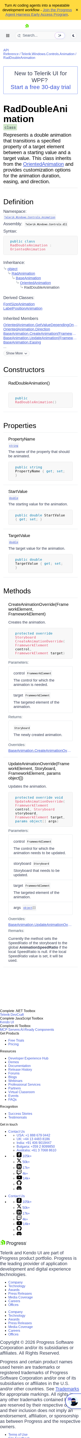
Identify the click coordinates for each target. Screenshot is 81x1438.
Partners (14, 1088)
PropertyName (21, 439)
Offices (13, 1305)
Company (15, 1282)
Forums (14, 1073)
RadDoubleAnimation (19, 57)
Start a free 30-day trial (41, 87)
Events (13, 1096)
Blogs (12, 1077)
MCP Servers (10, 1029)
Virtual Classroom (21, 1092)
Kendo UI (7, 1022)
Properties (19, 425)
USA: (33, 1135)
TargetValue (19, 535)
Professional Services (24, 1084)
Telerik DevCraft (12, 1014)
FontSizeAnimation (19, 304)
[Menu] (8, 35)
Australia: (36, 1150)
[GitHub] (19, 1184)
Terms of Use (18, 1434)
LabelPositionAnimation (22, 308)
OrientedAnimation (43, 164)
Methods (17, 591)
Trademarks (67, 1388)
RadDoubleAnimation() (29, 383)
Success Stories (20, 1113)
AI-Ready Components (37, 1029)
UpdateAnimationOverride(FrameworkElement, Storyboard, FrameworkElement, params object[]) (38, 770)
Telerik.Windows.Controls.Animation (48, 54)
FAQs (12, 1099)
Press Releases (20, 1293)
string (13, 445)
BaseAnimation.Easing (22, 342)
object (12, 269)
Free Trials (16, 1040)
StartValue (17, 491)
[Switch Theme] (73, 35)
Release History (20, 1069)
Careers (14, 1301)
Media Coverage (20, 1297)
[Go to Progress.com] (13, 1245)
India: (34, 1143)
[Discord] (19, 1189)
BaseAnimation (28, 278)
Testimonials (17, 1117)
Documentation (19, 1066)
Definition (18, 202)
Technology (16, 1286)
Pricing (13, 1044)
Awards (14, 1290)
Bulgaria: (36, 1146)
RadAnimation (23, 273)
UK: (33, 1139)
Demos (13, 1062)
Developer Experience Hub (28, 1058)
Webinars (15, 1081)
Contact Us (16, 1131)
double (13, 498)
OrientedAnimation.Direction (26, 329)
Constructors (24, 369)
